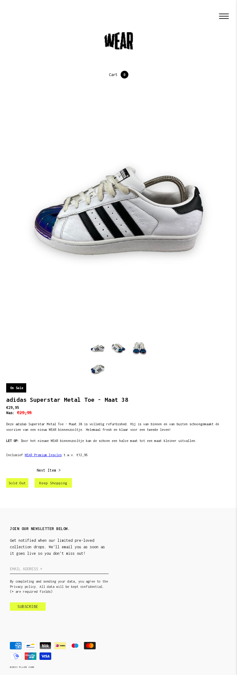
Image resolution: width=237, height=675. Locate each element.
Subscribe (27, 606)
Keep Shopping (53, 483)
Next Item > (48, 470)
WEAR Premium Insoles (43, 455)
